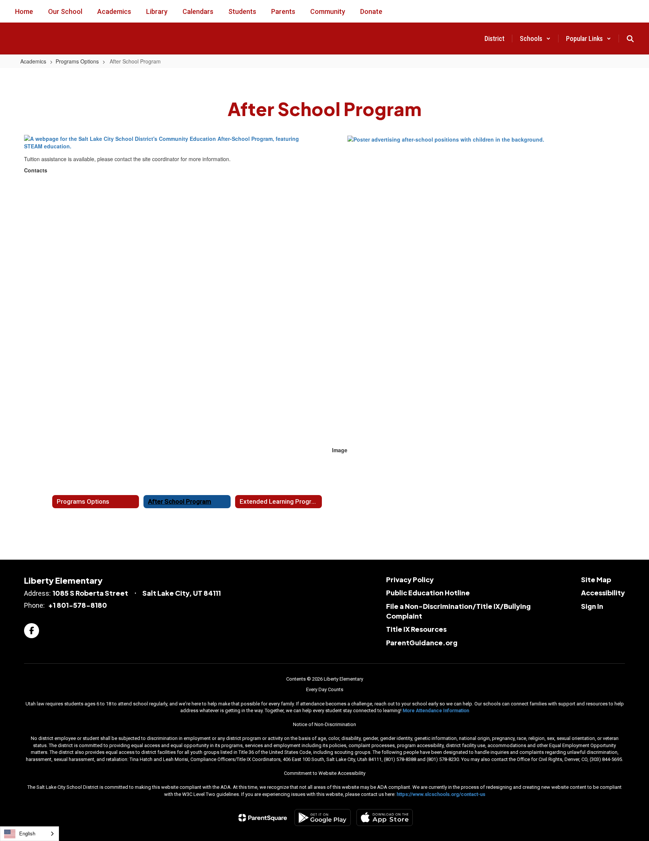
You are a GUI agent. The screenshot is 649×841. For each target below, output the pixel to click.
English (27, 833)
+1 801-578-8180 (77, 605)
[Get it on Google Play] (322, 817)
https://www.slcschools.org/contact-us (441, 794)
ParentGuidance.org (421, 642)
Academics (33, 61)
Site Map (596, 579)
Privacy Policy (410, 579)
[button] (535, 38)
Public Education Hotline (428, 592)
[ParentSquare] (263, 817)
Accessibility (603, 592)
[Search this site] (630, 38)
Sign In (592, 606)
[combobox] (29, 833)
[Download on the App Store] (384, 817)
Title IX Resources (416, 629)
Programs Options (77, 61)
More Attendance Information (436, 710)
